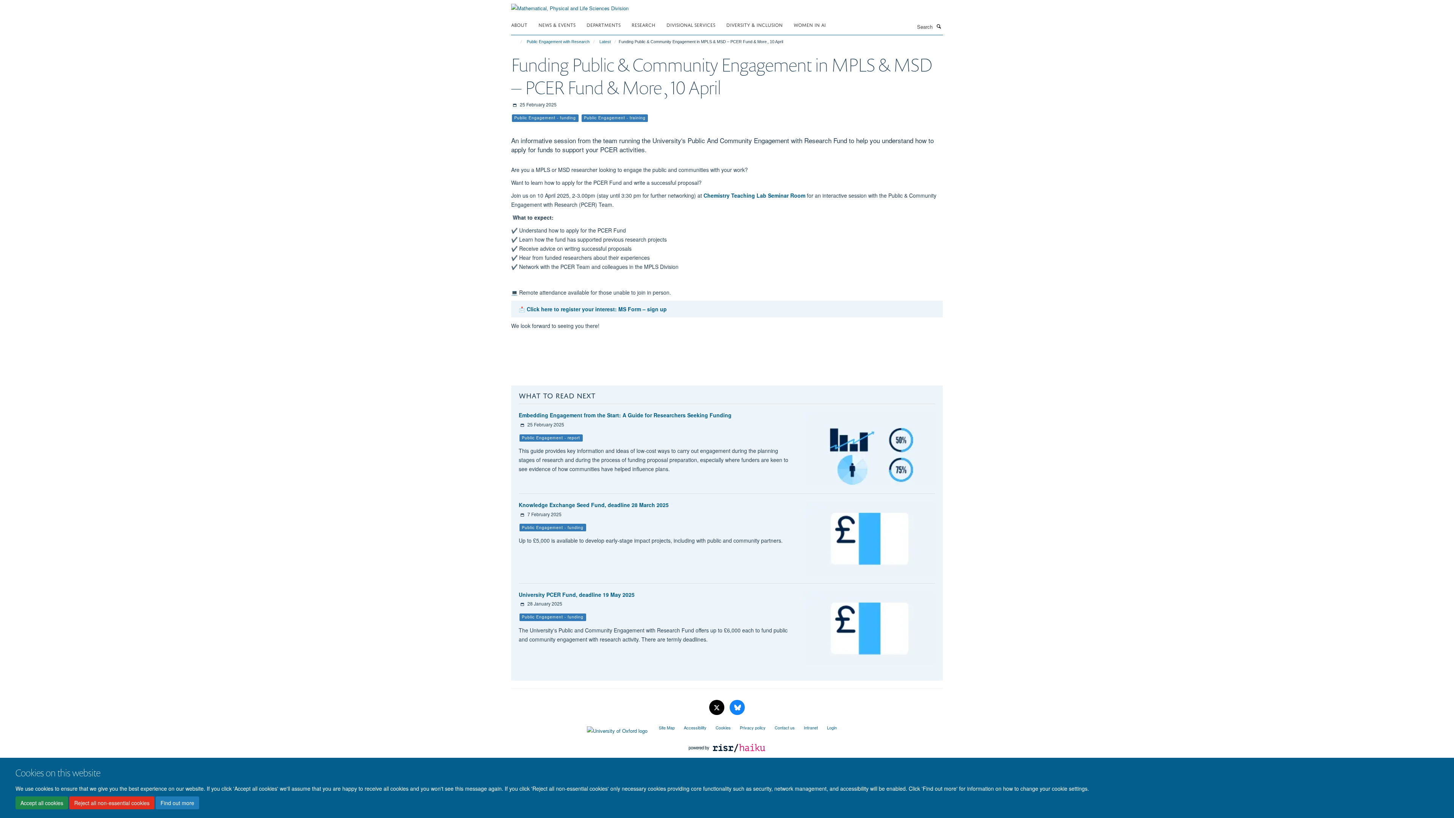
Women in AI (810, 24)
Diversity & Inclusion (754, 24)
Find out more (177, 803)
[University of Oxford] (579, 729)
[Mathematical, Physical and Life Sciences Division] (570, 5)
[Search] (938, 26)
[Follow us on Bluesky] (737, 707)
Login (832, 727)
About (519, 24)
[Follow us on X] (717, 707)
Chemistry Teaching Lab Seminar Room (754, 195)
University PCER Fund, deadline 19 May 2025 (577, 594)
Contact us (785, 727)
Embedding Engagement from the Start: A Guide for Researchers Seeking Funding (625, 415)
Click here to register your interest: (572, 309)
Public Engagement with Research (558, 41)
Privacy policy (753, 727)
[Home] (518, 41)
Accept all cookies (41, 803)
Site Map (667, 727)
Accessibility (695, 727)
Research (643, 24)
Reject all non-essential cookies (112, 803)
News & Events (557, 24)
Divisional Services (690, 24)
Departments (604, 24)
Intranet (811, 727)
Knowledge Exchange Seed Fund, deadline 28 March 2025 (594, 505)
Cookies (723, 727)
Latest (605, 41)
